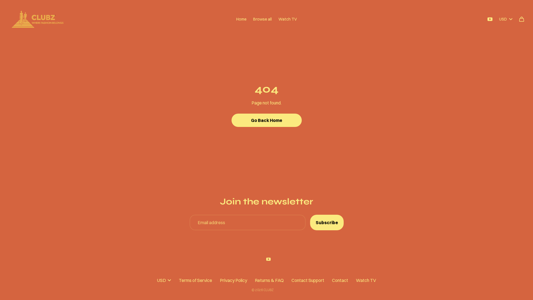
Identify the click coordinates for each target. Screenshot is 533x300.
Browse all (262, 19)
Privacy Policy (233, 280)
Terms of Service (195, 280)
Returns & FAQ (269, 280)
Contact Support (307, 280)
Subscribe (327, 222)
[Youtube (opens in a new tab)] (489, 19)
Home (241, 19)
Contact (340, 280)
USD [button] (503, 19)
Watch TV (287, 19)
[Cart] (521, 19)
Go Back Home (266, 120)
